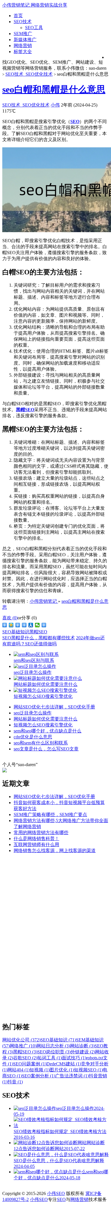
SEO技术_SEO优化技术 (29, 74)
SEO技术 (23, 21)
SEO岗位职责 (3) (54, 1051)
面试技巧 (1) (74, 1057)
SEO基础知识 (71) (58, 1039)
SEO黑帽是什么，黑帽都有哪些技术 (38, 637)
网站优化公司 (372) (21, 1039)
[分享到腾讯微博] (17, 625)
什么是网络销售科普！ (36, 838)
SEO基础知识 (15, 631)
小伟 (55, 105)
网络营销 (23, 45)
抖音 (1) (15, 1081)
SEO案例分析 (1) (38, 1075)
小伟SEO (56, 1193)
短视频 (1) (40, 1069)
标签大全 (23, 51)
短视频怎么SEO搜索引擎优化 (43, 724)
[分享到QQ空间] (11, 625)
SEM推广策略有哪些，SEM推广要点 (50, 814)
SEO (61, 1199)
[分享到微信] (37, 625)
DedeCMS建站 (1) (63, 1063)
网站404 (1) (18, 1069)
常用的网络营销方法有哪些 (41, 832)
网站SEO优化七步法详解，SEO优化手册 (54, 706)
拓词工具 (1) (49, 1057)
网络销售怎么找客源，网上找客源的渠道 (55, 850)
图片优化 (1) (62, 1069)
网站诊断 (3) (82, 1045)
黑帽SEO (38, 631)
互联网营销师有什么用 (36, 844)
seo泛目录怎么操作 (33, 712)
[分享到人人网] (30, 625)
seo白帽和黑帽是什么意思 (53, 89)
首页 (18, 15)
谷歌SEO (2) (25, 1057)
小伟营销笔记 (44, 601)
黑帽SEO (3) (25, 1051)
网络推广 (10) (23, 1045)
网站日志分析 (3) (53, 1045)
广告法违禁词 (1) (72, 1075)
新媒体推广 (25, 39)
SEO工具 (34, 27)
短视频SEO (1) (88, 1069)
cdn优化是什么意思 (33, 736)
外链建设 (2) (83, 1051)
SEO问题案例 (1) (29, 1063)
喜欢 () (10, 617)
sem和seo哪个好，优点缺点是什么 (47, 730)
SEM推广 (23, 33)
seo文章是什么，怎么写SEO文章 (46, 748)
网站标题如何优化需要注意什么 (45, 718)
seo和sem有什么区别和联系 (41, 742)
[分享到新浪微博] (4, 625)
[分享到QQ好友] (24, 625)
